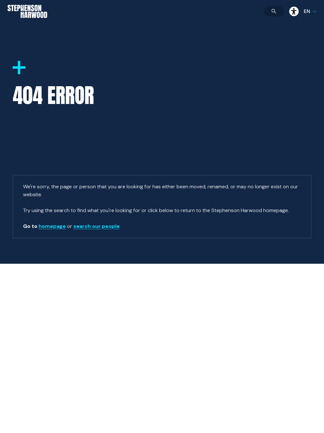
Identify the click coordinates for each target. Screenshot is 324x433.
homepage (52, 226)
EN (307, 11)
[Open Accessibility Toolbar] (294, 11)
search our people (96, 226)
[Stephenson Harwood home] (27, 22)
